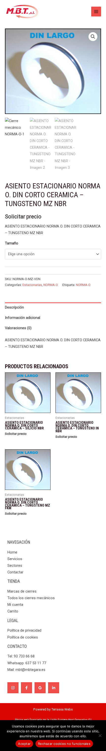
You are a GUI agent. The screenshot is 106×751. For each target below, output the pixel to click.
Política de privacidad (24, 630)
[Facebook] (26, 687)
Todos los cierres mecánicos (31, 598)
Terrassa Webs (62, 709)
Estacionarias (32, 285)
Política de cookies (22, 637)
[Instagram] (12, 687)
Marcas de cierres (21, 591)
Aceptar (24, 744)
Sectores (14, 565)
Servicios (14, 559)
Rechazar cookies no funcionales (64, 744)
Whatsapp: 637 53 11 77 (26, 663)
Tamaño (11, 243)
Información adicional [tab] (22, 317)
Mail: (26, 669)
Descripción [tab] (14, 307)
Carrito (12, 611)
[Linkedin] (53, 687)
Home (12, 552)
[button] (92, 36)
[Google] (40, 687)
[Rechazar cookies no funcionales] (99, 735)
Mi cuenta (15, 604)
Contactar (15, 572)
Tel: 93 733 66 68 (21, 656)
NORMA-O (50, 285)
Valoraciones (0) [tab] (18, 328)
